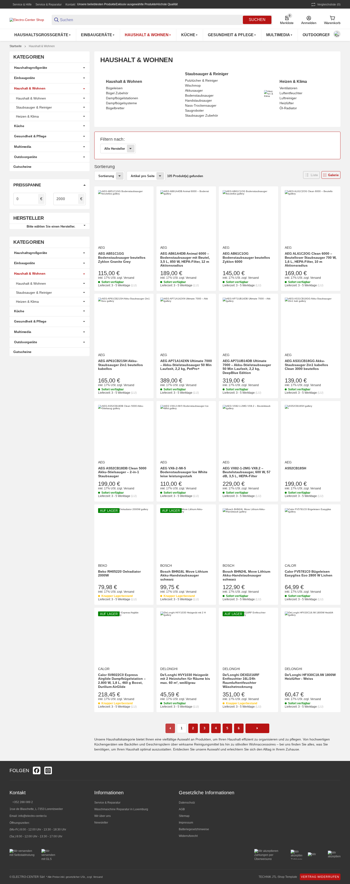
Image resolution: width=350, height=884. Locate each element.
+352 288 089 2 (22, 802)
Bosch (166, 565)
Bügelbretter (115, 108)
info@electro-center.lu (32, 816)
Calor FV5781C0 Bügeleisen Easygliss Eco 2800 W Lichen (308, 573)
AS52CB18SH (295, 468)
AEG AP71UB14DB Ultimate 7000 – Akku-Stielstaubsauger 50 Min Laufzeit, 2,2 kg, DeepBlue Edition (247, 367)
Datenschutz (187, 802)
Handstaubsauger (198, 100)
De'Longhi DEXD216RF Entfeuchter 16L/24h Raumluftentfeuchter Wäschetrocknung (241, 681)
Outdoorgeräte (25, 157)
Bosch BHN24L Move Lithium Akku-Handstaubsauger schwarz (246, 575)
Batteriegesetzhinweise (194, 829)
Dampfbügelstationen (122, 98)
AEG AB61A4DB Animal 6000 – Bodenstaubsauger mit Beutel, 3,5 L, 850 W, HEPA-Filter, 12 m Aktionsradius (185, 259)
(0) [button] (328, 4)
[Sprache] (336, 34)
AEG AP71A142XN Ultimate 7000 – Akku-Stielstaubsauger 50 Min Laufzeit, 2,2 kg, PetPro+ (186, 365)
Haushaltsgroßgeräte (30, 68)
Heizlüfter (287, 103)
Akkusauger (194, 90)
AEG (101, 247)
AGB (182, 809)
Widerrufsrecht (188, 836)
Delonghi (169, 668)
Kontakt (70, 4)
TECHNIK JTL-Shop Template (278, 877)
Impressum (186, 822)
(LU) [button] (134, 285)
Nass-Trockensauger (200, 105)
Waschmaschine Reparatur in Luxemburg (121, 809)
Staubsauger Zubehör (201, 115)
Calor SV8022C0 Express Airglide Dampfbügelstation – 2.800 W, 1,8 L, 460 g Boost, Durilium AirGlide (122, 681)
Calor (290, 565)
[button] (311, 175)
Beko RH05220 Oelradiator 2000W (119, 573)
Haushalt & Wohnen (42, 46)
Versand (129, 277)
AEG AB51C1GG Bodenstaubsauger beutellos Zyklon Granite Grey (121, 257)
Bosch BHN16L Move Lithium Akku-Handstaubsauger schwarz (184, 575)
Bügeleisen (114, 88)
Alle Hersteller (114, 148)
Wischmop (193, 85)
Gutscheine (22, 167)
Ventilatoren (288, 88)
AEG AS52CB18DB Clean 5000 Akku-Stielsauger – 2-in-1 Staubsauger (122, 472)
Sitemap (184, 816)
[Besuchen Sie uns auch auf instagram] (48, 770)
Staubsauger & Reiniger (206, 74)
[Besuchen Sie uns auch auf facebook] (36, 770)
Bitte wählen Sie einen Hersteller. (51, 226)
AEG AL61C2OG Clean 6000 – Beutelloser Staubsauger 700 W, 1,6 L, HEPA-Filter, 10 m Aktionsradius (310, 259)
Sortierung (106, 176)
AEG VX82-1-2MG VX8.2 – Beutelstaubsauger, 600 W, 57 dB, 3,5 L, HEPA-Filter (246, 472)
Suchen (257, 20)
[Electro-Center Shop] (27, 19)
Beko (102, 565)
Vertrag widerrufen (320, 877)
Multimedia (22, 147)
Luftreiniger (288, 98)
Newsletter (101, 822)
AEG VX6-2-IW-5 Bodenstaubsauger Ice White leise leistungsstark (183, 472)
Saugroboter (194, 110)
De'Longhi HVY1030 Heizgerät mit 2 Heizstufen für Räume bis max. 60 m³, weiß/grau (185, 679)
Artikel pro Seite (143, 176)
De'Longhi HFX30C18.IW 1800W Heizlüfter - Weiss (310, 677)
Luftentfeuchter (291, 93)
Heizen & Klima (293, 81)
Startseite (16, 46)
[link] (217, 145)
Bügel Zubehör (117, 93)
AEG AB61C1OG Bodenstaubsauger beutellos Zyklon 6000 (246, 257)
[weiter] (257, 728)
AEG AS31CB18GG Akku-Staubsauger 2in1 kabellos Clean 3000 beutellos (306, 365)
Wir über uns (102, 816)
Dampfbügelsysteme (121, 103)
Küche (19, 126)
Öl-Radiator (288, 108)
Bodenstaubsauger (199, 95)
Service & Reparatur (48, 4)
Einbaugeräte (24, 78)
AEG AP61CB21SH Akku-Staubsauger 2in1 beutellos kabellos (120, 365)
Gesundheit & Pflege (30, 136)
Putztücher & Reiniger (201, 80)
